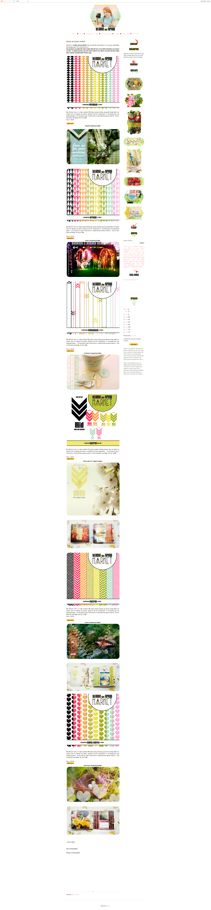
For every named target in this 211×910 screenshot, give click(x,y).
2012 (127, 322)
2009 (127, 329)
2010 (127, 327)
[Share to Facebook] (72, 842)
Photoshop (133, 259)
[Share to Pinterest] (74, 842)
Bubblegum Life (128, 250)
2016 (127, 309)
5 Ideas (132, 246)
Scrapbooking (127, 263)
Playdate (131, 261)
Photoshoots (127, 259)
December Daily (140, 252)
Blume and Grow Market (136, 248)
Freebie (142, 254)
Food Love (136, 254)
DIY (134, 252)
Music (138, 256)
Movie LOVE (134, 256)
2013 (127, 319)
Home (92, 891)
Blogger (108, 906)
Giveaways (126, 256)
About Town (138, 246)
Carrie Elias (133, 335)
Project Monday (139, 261)
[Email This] (68, 842)
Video (125, 265)
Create (131, 252)
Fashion (130, 254)
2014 (127, 317)
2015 (127, 314)
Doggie (125, 254)
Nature (125, 258)
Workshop (138, 265)
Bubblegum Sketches (139, 250)
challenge (140, 267)
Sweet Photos (136, 263)
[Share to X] (71, 842)
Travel (142, 263)
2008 (127, 332)
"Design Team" (127, 246)
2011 (127, 324)
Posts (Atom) (76, 894)
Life (130, 256)
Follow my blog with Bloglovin (131, 279)
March (126, 311)
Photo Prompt (132, 258)
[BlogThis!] (69, 842)
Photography (140, 258)
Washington (131, 265)
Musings (142, 256)
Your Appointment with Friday (134, 266)
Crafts (126, 252)
